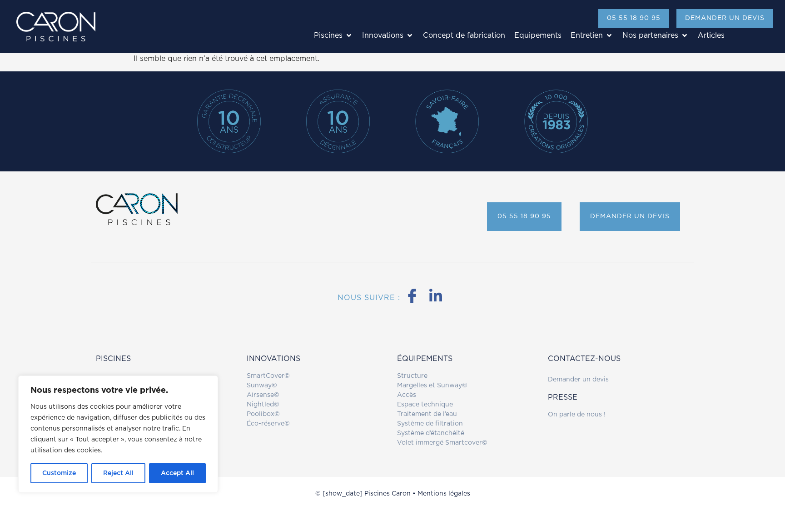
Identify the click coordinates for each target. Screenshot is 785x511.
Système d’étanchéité (430, 433)
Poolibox (263, 414)
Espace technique (425, 404)
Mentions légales (443, 494)
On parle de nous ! (577, 414)
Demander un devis (578, 379)
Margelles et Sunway (429, 385)
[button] (333, 35)
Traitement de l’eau (427, 414)
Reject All (118, 473)
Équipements (424, 358)
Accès (406, 395)
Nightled (263, 404)
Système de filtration (430, 424)
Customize (59, 473)
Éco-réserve (268, 424)
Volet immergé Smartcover (439, 443)
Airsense (263, 395)
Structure (412, 376)
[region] (118, 434)
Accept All (177, 473)
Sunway (262, 385)
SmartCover (268, 376)
